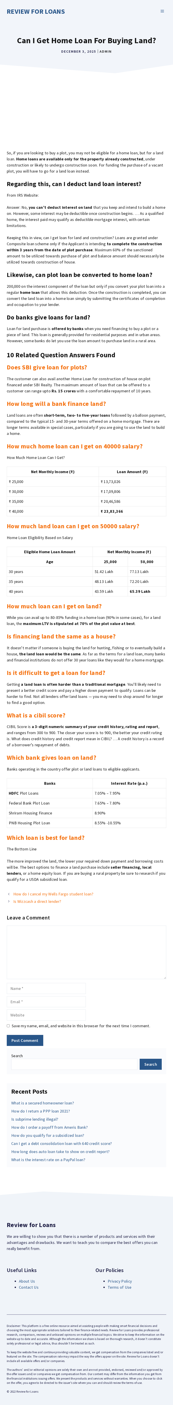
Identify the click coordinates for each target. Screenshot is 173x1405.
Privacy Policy (120, 1281)
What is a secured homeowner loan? (42, 1103)
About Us (27, 1281)
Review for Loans (36, 11)
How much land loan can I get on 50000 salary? (73, 526)
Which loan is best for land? (45, 838)
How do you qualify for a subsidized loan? (47, 1135)
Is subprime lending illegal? (34, 1119)
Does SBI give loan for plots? (47, 367)
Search (17, 1055)
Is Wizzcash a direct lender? (37, 901)
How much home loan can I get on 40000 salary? (75, 446)
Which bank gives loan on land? (51, 757)
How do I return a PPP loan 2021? (40, 1111)
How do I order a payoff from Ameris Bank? (49, 1127)
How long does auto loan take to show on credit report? (60, 1151)
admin (106, 51)
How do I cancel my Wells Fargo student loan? (53, 894)
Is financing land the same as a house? (61, 636)
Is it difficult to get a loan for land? (56, 673)
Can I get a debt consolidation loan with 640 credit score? (61, 1143)
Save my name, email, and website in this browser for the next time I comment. (81, 1025)
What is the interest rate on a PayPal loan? (48, 1159)
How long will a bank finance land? (56, 404)
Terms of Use (120, 1287)
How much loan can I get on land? (54, 606)
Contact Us (29, 1287)
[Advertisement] (86, 109)
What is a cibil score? (36, 715)
